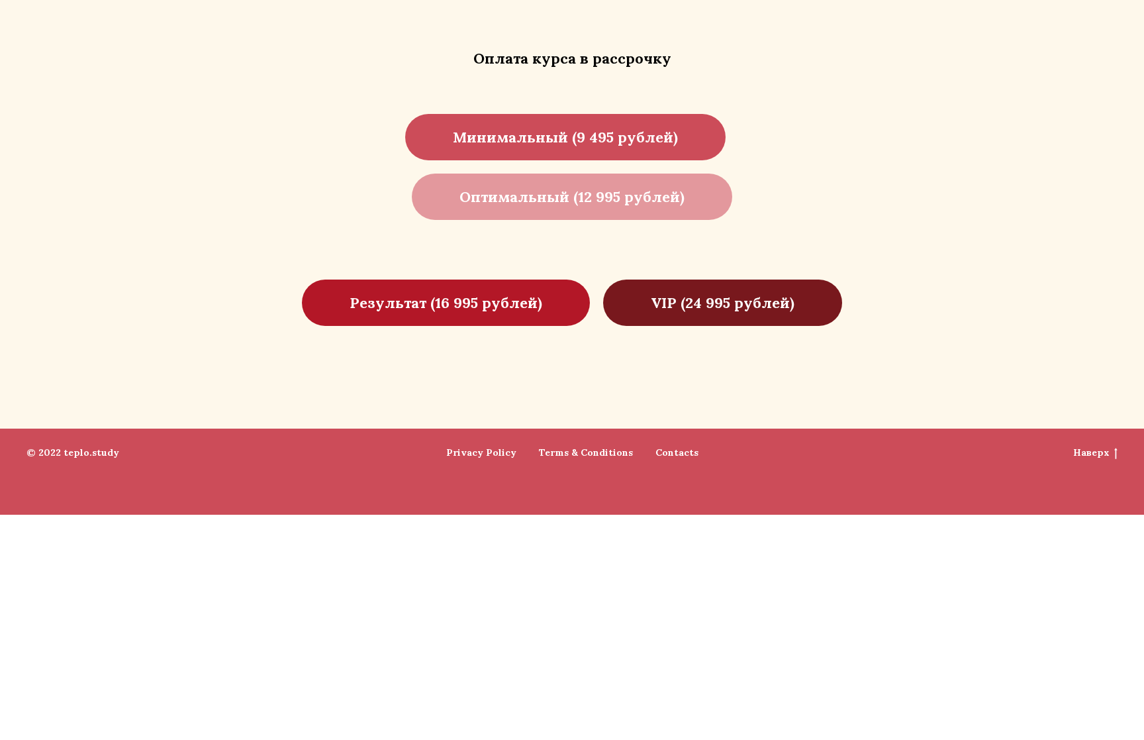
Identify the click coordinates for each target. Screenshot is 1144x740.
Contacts (676, 452)
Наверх (1091, 452)
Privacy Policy (481, 452)
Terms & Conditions (586, 452)
